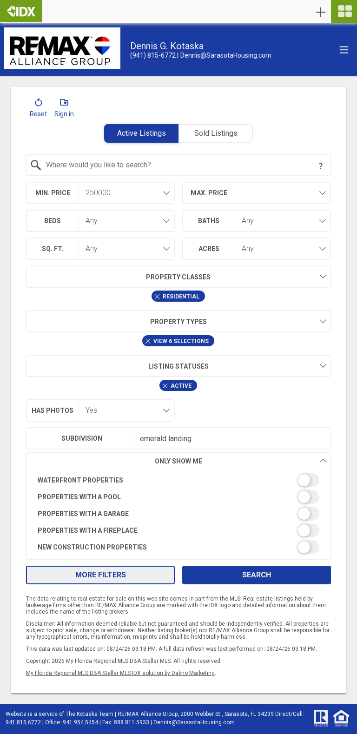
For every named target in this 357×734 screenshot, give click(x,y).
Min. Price (52, 193)
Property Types (178, 321)
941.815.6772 (23, 722)
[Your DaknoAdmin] (21, 11)
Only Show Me (178, 461)
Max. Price (209, 193)
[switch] (178, 480)
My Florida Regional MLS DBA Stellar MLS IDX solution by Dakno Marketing (120, 673)
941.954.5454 (80, 722)
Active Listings (141, 133)
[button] (38, 109)
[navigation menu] (344, 11)
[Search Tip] (320, 166)
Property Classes (178, 277)
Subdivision (81, 438)
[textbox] (184, 165)
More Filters (100, 574)
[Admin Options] (320, 12)
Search (256, 574)
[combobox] (179, 165)
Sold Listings (216, 133)
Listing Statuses (178, 366)
